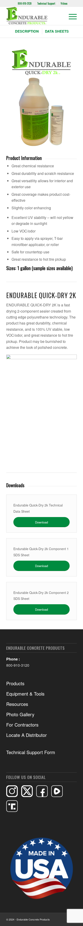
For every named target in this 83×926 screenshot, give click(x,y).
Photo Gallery (20, 714)
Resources (17, 704)
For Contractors (22, 724)
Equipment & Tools (25, 693)
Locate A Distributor (26, 735)
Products (15, 683)
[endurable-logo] (34, 16)
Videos (64, 3)
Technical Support (46, 3)
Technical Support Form (30, 752)
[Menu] (70, 16)
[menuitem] (24, 3)
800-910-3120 (25, 3)
